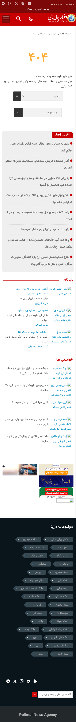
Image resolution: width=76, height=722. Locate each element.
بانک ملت (35, 596)
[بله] (22, 3)
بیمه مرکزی (61, 572)
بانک (40, 621)
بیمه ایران (62, 588)
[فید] (29, 3)
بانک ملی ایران (59, 637)
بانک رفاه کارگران (58, 629)
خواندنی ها (64, 360)
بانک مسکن (61, 596)
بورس (38, 572)
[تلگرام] (3, 3)
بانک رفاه (29, 629)
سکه (40, 654)
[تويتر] (16, 3)
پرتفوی (64, 564)
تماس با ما (57, 4)
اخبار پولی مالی (59, 539)
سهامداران (62, 613)
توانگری (42, 564)
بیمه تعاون (62, 605)
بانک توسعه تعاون (32, 588)
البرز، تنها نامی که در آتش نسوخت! (30, 402)
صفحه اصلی (64, 34)
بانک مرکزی (30, 539)
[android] (35, 681)
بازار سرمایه (36, 580)
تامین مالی (36, 556)
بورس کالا (62, 556)
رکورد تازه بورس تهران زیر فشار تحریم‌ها (45, 229)
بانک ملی (63, 580)
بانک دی (37, 613)
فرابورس (36, 605)
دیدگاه (68, 280)
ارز (37, 646)
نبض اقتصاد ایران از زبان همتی (32, 298)
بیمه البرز (63, 654)
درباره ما (70, 4)
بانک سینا (62, 621)
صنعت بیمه (37, 547)
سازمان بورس (60, 646)
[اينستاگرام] (9, 3)
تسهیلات (63, 547)
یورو (35, 637)
